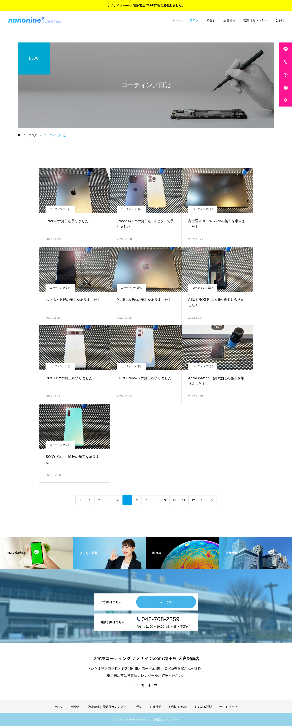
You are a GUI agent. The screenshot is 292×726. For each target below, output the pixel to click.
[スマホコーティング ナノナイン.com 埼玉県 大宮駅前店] (34, 20)
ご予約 (279, 20)
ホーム (177, 20)
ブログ (194, 20)
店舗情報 (229, 20)
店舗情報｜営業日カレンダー (106, 706)
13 (202, 500)
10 (174, 500)
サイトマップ (228, 706)
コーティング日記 (60, 209)
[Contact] (155, 685)
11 (183, 500)
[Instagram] (136, 685)
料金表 (210, 20)
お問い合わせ (178, 706)
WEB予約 (166, 602)
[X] (143, 685)
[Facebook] (149, 685)
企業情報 (156, 706)
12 (193, 500)
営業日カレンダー (255, 20)
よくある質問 (203, 706)
